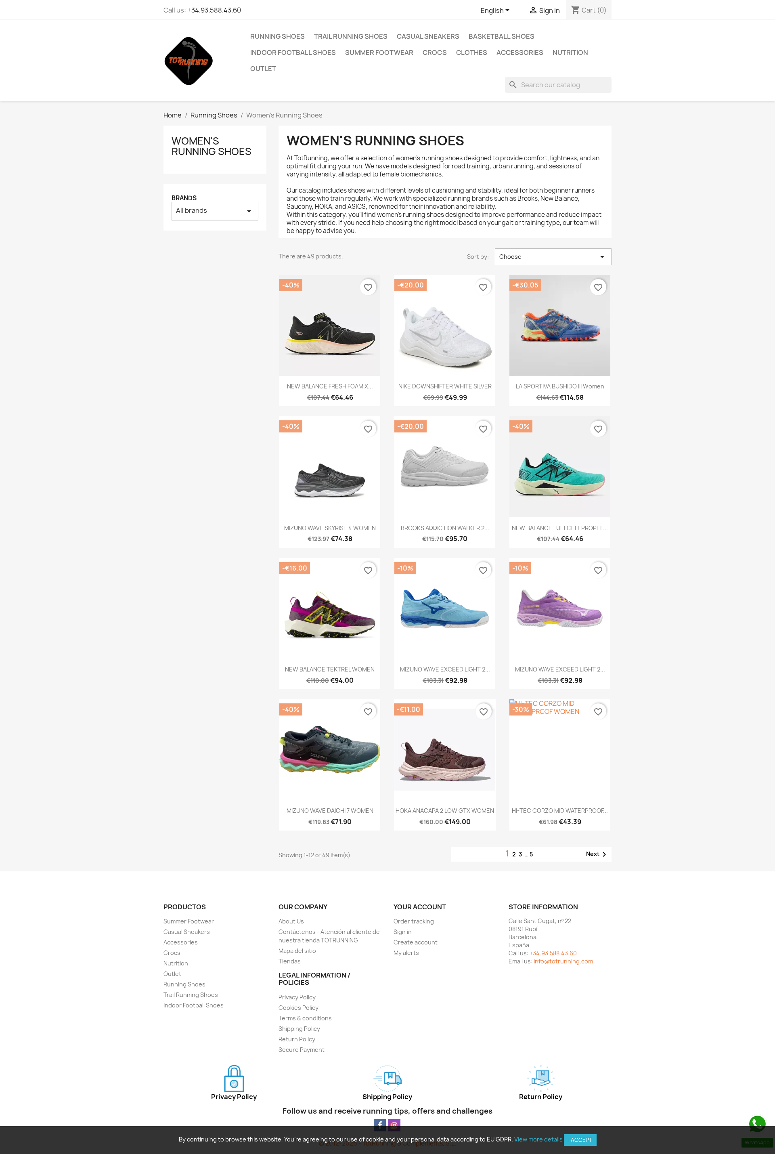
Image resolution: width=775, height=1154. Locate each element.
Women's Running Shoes (211, 146)
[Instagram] (394, 1125)
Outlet (263, 68)
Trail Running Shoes (351, 36)
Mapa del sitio (297, 951)
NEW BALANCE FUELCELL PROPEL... (560, 528)
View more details (538, 1139)
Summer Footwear (379, 52)
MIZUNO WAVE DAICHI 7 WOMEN (330, 810)
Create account (416, 942)
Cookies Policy (298, 1007)
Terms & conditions (305, 1018)
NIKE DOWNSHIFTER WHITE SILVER (445, 386)
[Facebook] (380, 1125)
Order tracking (414, 921)
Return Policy (297, 1039)
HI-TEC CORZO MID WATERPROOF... (560, 810)
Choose (553, 257)
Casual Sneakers (428, 36)
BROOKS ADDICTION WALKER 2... (445, 528)
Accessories (519, 52)
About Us (291, 921)
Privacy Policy (297, 997)
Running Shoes (277, 36)
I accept (580, 1140)
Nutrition (570, 52)
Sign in (403, 932)
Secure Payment (302, 1049)
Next (597, 854)
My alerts (406, 953)
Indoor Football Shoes (293, 52)
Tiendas (290, 961)
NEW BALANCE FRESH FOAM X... (330, 386)
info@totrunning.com (563, 961)
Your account (420, 906)
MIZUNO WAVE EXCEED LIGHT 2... (445, 669)
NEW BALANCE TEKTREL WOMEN (330, 669)
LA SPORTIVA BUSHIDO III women (560, 386)
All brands (215, 211)
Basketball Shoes (501, 36)
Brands (184, 198)
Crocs (435, 52)
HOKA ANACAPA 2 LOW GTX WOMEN (445, 810)
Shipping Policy (299, 1028)
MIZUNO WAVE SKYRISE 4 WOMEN (330, 528)
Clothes (471, 52)
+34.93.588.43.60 (214, 10)
